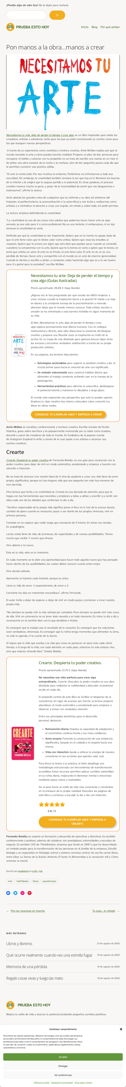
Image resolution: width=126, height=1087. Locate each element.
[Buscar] (57, 15)
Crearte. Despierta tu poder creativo (27, 460)
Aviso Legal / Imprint (83, 1082)
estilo (35, 871)
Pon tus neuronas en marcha (28, 911)
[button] (121, 1029)
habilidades (23, 881)
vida (40, 871)
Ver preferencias (63, 1075)
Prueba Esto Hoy (32, 27)
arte (10, 881)
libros (36, 881)
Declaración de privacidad (62, 1082)
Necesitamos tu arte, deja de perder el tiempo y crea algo (40, 135)
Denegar (63, 1066)
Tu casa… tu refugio (103, 911)
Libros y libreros (19, 943)
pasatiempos (49, 881)
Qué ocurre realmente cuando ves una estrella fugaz (49, 955)
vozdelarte (23, 871)
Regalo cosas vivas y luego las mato (34, 978)
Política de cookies (42, 1082)
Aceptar (63, 1057)
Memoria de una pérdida (26, 966)
